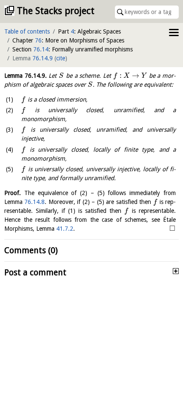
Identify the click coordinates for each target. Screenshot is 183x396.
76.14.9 (42, 58)
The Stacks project (55, 11)
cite (60, 58)
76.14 (41, 49)
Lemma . (25, 75)
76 (38, 40)
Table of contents (27, 31)
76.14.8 (34, 201)
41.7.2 (64, 228)
